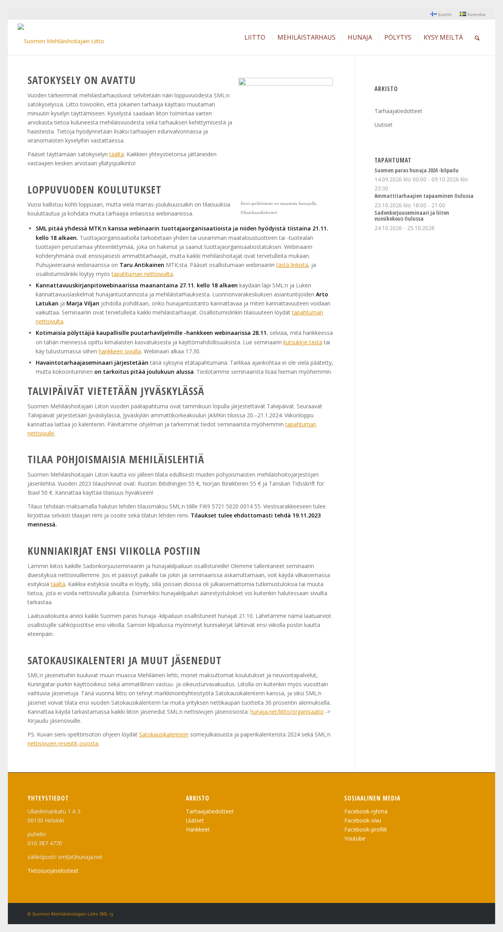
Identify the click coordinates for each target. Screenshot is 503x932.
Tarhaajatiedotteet (398, 111)
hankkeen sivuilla (120, 351)
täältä (116, 154)
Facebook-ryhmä (365, 811)
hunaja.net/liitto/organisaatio (287, 711)
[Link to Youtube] (458, 913)
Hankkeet (198, 829)
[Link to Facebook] (469, 913)
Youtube (354, 838)
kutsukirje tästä (302, 342)
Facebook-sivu (362, 820)
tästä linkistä (292, 265)
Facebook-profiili (365, 829)
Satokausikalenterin (164, 734)
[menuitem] (441, 14)
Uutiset (383, 124)
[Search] (477, 37)
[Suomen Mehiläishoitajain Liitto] (61, 39)
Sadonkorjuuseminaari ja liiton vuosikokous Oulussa (411, 215)
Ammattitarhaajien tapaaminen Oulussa (424, 195)
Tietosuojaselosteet (53, 870)
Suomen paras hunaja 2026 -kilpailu (416, 170)
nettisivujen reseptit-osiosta (63, 743)
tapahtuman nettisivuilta (142, 274)
